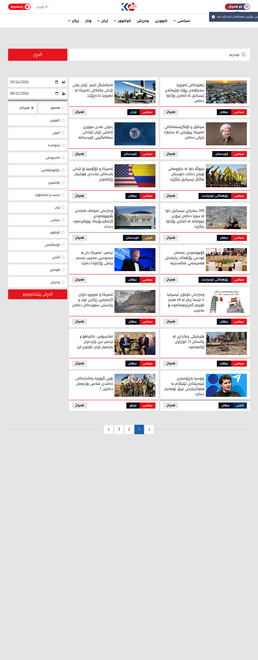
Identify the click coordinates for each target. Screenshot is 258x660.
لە (63, 82)
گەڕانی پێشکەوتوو (37, 294)
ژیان (104, 20)
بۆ (63, 93)
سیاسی (183, 20)
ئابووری (161, 20)
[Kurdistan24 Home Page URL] (129, 7)
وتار (88, 20)
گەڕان (37, 55)
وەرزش (143, 20)
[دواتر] (108, 429)
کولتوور (124, 20)
